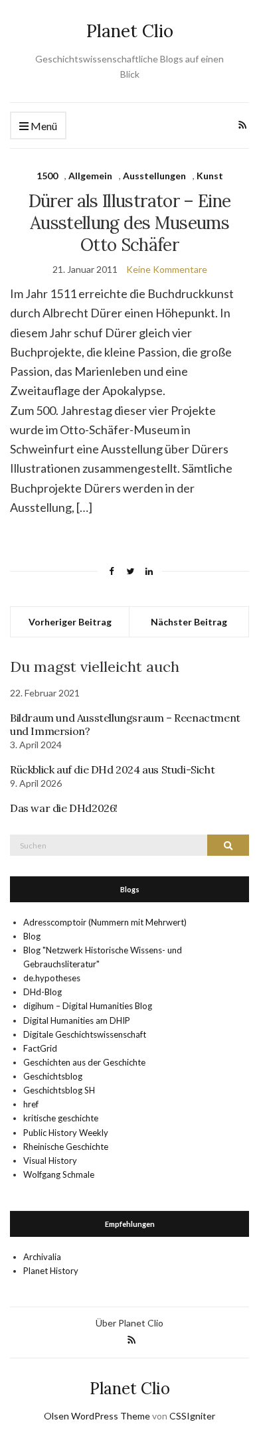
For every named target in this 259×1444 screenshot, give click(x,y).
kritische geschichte (60, 1118)
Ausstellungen (154, 175)
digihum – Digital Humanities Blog (87, 1006)
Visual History (50, 1160)
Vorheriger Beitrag (70, 621)
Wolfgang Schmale (58, 1174)
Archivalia (42, 1256)
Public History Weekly (65, 1132)
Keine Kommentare (166, 269)
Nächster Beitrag (189, 621)
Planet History (50, 1270)
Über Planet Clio (129, 1322)
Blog (32, 936)
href (31, 1104)
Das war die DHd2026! (64, 808)
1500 (47, 175)
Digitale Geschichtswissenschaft (84, 1034)
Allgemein (90, 175)
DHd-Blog (42, 992)
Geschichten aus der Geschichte (84, 1062)
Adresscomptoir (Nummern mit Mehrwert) (105, 922)
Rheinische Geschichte (65, 1146)
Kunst (210, 175)
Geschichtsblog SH (59, 1090)
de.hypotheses (51, 978)
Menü (43, 126)
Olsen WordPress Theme (97, 1415)
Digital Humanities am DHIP (76, 1020)
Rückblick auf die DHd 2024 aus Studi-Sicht (112, 769)
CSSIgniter (192, 1415)
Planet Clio (129, 31)
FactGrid (40, 1048)
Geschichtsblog (52, 1076)
